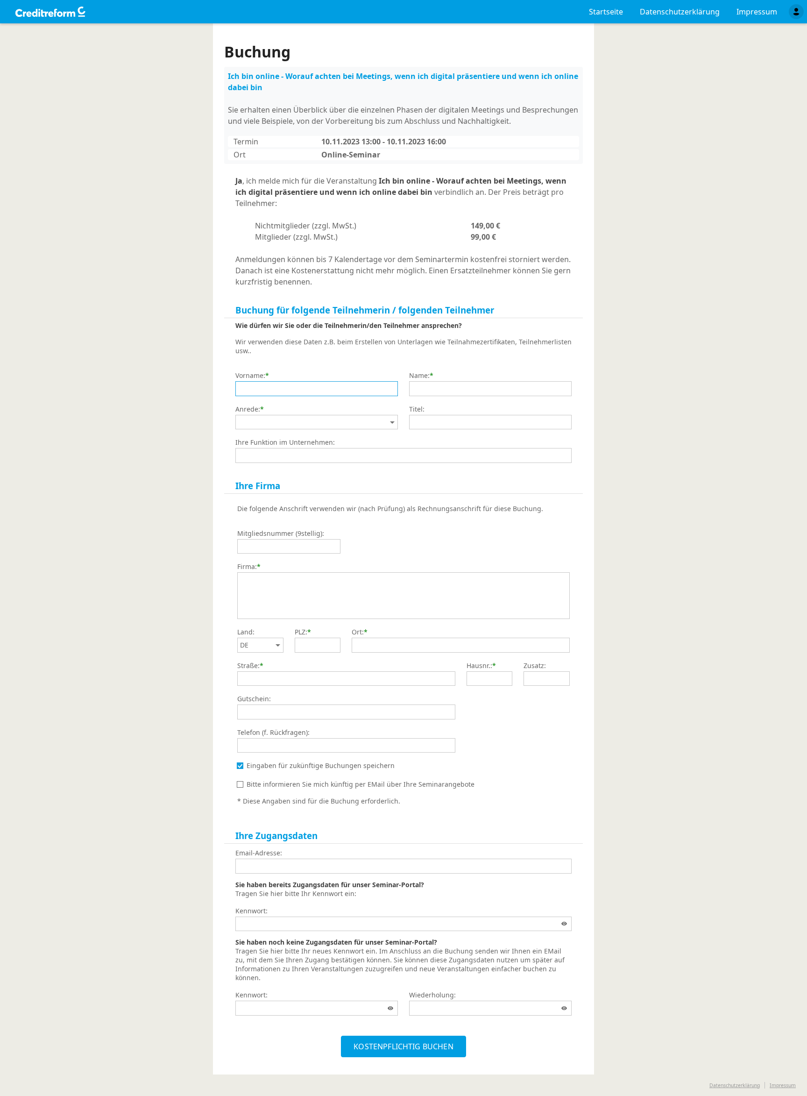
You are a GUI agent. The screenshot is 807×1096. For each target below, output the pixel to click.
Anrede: (247, 409)
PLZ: (301, 632)
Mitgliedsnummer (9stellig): (280, 533)
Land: (246, 632)
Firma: (247, 566)
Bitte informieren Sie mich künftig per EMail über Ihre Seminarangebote (360, 784)
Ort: (358, 632)
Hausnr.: (479, 665)
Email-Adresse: (258, 853)
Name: (419, 375)
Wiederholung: (432, 995)
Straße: (248, 665)
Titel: (417, 409)
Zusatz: (535, 665)
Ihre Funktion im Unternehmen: (285, 442)
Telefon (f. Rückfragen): (273, 732)
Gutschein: (254, 699)
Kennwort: (251, 911)
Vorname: (250, 375)
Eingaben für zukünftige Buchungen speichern (321, 765)
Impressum (783, 1085)
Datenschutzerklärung (734, 1085)
